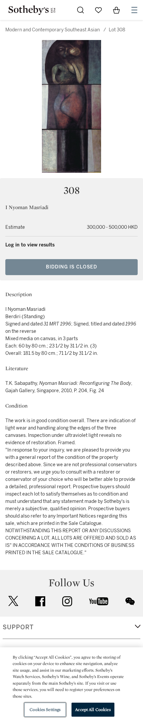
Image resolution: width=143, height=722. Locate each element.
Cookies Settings (45, 709)
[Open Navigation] (134, 10)
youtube (98, 601)
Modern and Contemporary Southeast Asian (52, 30)
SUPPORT (18, 627)
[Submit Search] (80, 10)
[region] (71, 684)
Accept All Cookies (92, 709)
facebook (40, 601)
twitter (13, 601)
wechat (130, 601)
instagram (67, 601)
